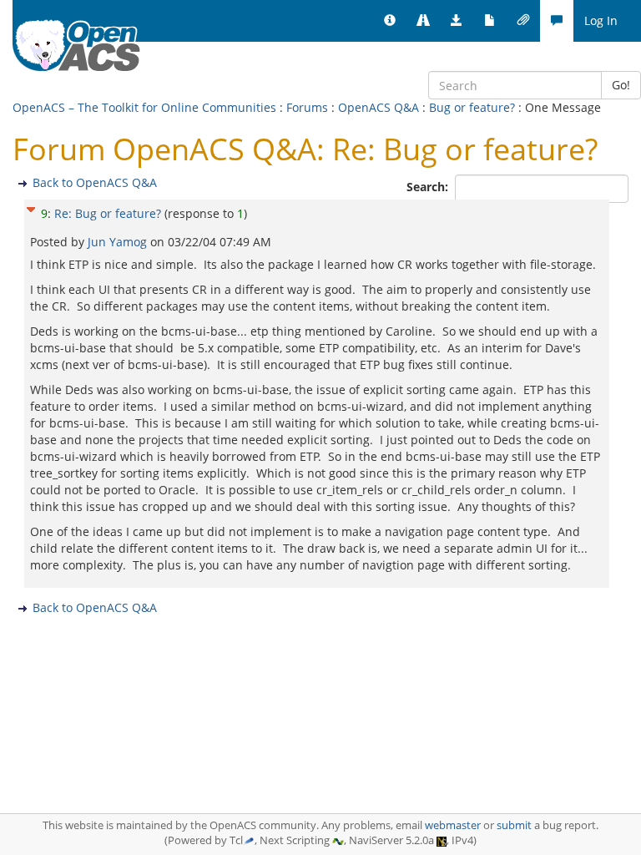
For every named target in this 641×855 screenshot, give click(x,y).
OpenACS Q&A (378, 107)
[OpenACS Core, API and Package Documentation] (490, 21)
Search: (429, 187)
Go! (621, 85)
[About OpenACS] (389, 21)
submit (514, 825)
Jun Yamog (119, 242)
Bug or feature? (472, 107)
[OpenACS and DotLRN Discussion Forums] (556, 21)
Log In (601, 20)
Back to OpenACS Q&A (95, 182)
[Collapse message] (31, 207)
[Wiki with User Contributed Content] (523, 21)
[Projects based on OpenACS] (423, 21)
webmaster (453, 825)
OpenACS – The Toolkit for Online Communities (144, 107)
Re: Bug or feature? (107, 213)
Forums (307, 107)
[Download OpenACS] (456, 21)
